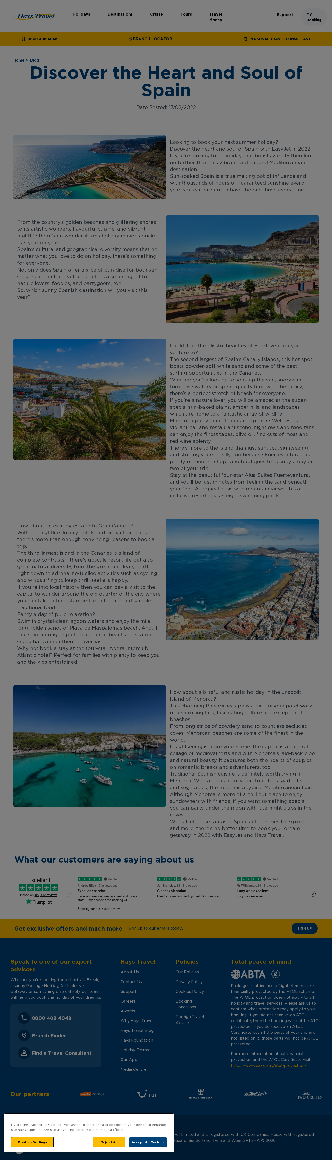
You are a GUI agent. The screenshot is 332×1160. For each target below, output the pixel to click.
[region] (89, 1132)
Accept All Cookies (148, 1142)
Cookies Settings (32, 1142)
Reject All (109, 1142)
